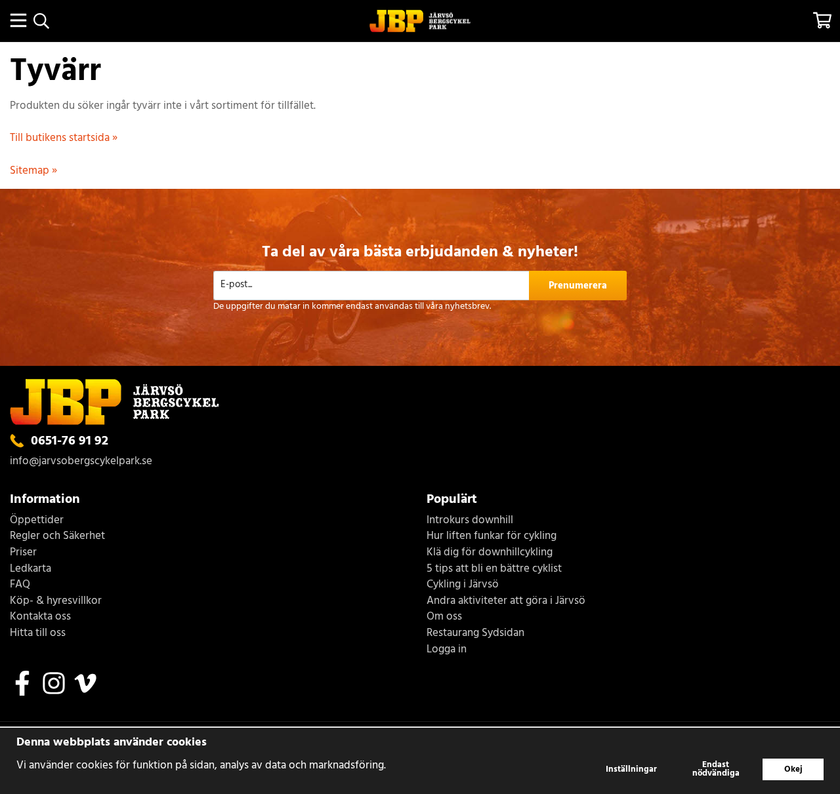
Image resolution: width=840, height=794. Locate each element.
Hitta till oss (38, 633)
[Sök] (41, 21)
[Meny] (18, 20)
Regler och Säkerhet (57, 536)
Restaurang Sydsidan (475, 633)
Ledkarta (30, 569)
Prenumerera (578, 286)
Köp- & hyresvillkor (56, 601)
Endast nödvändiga (716, 769)
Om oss (444, 617)
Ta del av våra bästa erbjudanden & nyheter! (420, 252)
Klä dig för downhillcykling (490, 553)
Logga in (447, 650)
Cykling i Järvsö (463, 585)
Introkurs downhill (470, 521)
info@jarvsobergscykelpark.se (81, 461)
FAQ (20, 585)
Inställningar (631, 769)
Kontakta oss (40, 617)
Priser (23, 553)
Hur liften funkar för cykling (491, 536)
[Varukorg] (821, 20)
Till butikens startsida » (63, 138)
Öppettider (37, 521)
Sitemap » (33, 171)
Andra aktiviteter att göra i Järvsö (506, 601)
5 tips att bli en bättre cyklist (494, 569)
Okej (793, 769)
